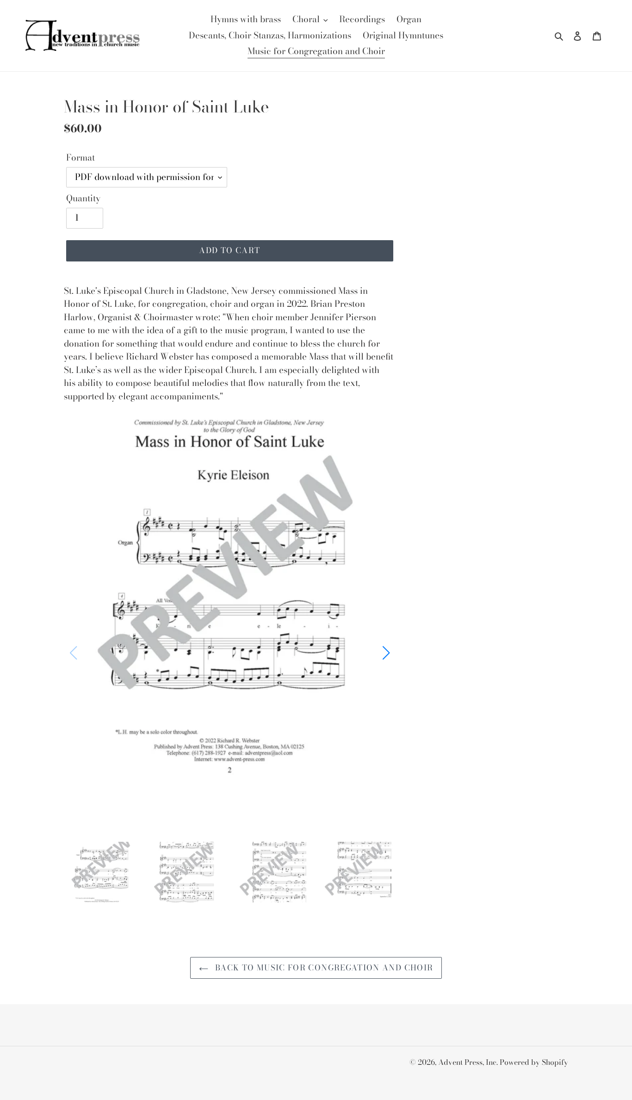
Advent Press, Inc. (469, 1062)
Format (80, 157)
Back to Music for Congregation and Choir (323, 968)
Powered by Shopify (534, 1062)
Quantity (83, 198)
